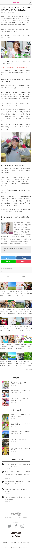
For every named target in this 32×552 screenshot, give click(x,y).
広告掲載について (13, 542)
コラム (12, 12)
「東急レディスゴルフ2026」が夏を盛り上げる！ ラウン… (20, 415)
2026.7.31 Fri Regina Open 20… (19, 439)
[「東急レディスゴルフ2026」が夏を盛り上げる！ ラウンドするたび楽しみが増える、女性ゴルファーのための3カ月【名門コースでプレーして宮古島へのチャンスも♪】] (5, 418)
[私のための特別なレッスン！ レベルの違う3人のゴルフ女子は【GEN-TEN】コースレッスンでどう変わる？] (5, 426)
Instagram (22, 527)
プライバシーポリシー (24, 542)
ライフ (9, 12)
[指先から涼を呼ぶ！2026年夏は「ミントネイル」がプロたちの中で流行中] (5, 393)
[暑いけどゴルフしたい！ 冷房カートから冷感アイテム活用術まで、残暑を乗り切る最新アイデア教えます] (5, 385)
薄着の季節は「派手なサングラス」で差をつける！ (20, 448)
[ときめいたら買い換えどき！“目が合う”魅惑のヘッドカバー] (5, 402)
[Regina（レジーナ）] (16, 2)
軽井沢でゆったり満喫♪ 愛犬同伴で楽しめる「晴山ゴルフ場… (20, 432)
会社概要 (5, 542)
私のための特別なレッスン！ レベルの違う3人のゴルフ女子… (20, 423)
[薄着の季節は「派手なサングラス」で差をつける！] (5, 451)
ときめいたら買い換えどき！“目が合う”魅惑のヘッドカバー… (20, 399)
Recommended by (25, 369)
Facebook (16, 527)
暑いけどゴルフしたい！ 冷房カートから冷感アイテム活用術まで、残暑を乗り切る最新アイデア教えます (17, 474)
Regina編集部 (9, 268)
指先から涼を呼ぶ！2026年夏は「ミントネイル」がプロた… (20, 391)
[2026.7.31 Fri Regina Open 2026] (5, 443)
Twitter (10, 527)
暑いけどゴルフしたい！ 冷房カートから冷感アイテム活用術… (20, 382)
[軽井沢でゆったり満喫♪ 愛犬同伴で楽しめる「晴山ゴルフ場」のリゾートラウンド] (5, 434)
